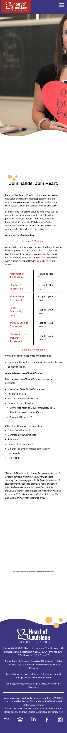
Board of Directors (41, 661)
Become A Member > (33, 240)
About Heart (12, 661)
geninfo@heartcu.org (25, 683)
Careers (24, 661)
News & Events (26, 664)
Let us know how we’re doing (22, 673)
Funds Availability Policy (16, 311)
